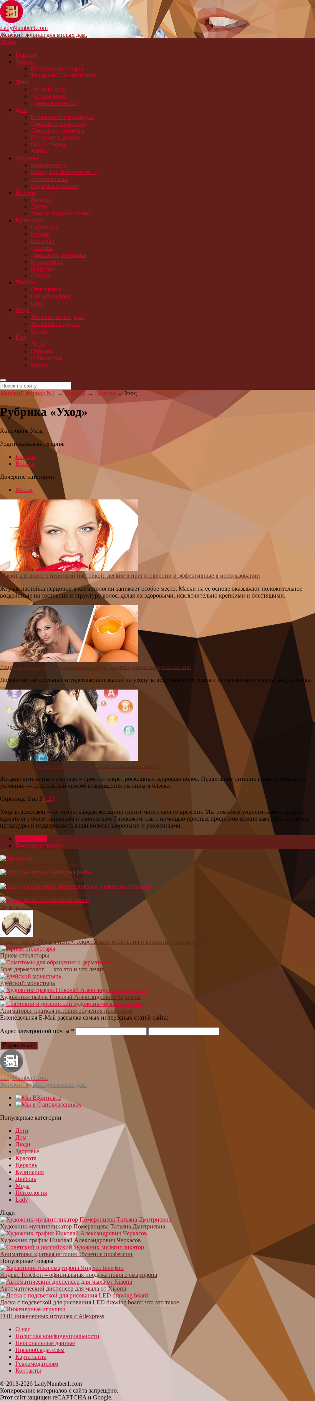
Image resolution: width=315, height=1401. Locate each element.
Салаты (40, 275)
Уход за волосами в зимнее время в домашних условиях (73, 893)
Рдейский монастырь (27, 983)
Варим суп (45, 227)
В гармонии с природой (62, 116)
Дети (21, 82)
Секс (37, 303)
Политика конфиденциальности (57, 1336)
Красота (25, 192)
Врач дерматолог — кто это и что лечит (52, 969)
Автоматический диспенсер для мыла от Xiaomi (63, 1288)
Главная (25, 54)
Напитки (42, 268)
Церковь (42, 351)
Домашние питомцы (58, 130)
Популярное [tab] (31, 838)
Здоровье (27, 158)
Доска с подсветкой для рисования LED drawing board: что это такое (89, 1302)
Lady (21, 1199)
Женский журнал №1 (27, 393)
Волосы (41, 199)
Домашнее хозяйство (58, 123)
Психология (46, 358)
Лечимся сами (49, 179)
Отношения (46, 289)
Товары (25, 61)
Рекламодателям (36, 1363)
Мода (22, 310)
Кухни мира (46, 261)
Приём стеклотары (24, 955)
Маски (24, 489)
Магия (39, 365)
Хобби (39, 151)
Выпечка (42, 241)
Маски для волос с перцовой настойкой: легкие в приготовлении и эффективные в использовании (130, 575)
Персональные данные (45, 1343)
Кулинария (29, 220)
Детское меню (49, 96)
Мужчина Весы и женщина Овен (43, 906)
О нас (22, 1329)
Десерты (42, 248)
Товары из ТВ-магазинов (63, 75)
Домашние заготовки (58, 254)
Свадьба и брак (51, 296)
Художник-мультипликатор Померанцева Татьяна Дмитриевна (82, 1226)
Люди (38, 344)
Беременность (49, 165)
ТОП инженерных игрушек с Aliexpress (52, 1316)
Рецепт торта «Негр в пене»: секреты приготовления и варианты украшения (100, 941)
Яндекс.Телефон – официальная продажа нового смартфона (78, 1274)
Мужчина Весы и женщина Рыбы (44, 879)
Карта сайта (30, 1356)
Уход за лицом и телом (60, 213)
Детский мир (48, 89)
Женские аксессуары (58, 317)
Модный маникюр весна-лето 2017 (46, 865)
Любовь (25, 282)
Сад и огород (48, 144)
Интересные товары (57, 68)
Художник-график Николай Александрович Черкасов (70, 997)
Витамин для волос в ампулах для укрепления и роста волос (79, 765)
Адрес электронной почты (37, 1031)
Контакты (28, 1370)
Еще (21, 337)
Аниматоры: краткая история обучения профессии (66, 1010)
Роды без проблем (54, 185)
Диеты (39, 206)
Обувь (39, 330)
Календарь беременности (64, 172)
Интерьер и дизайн (56, 137)
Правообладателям (40, 1350)
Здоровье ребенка (54, 103)
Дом (21, 110)
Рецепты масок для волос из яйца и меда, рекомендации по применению (95, 667)
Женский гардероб (55, 323)
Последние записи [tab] (39, 845)
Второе (40, 234)
